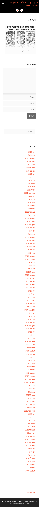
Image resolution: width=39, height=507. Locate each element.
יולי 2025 (31, 174)
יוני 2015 (32, 335)
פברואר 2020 (30, 237)
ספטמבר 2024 (29, 193)
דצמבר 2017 (30, 281)
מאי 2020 (31, 234)
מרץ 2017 (31, 297)
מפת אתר (31, 493)
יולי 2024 (31, 196)
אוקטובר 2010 (29, 443)
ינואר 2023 (31, 209)
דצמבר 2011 (30, 405)
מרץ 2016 (31, 319)
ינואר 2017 (31, 300)
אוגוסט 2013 (30, 354)
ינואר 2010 (31, 468)
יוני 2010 (32, 452)
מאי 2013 (31, 360)
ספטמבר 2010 (29, 446)
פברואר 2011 (30, 430)
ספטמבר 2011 (29, 411)
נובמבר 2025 (30, 165)
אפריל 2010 (30, 458)
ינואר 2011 (31, 433)
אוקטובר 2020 (29, 225)
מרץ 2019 (31, 253)
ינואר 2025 (31, 190)
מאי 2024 (31, 199)
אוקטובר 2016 (29, 310)
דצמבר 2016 (30, 304)
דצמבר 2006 (30, 471)
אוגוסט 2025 (30, 171)
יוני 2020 (32, 231)
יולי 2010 (31, 449)
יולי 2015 (31, 332)
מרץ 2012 (31, 398)
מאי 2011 (31, 420)
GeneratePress (15, 504)
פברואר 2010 (30, 465)
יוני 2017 (32, 294)
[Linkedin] (21, 10)
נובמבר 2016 (30, 307)
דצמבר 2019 (30, 244)
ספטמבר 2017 (29, 285)
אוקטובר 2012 (29, 379)
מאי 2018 (31, 269)
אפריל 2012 (30, 395)
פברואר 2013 (30, 367)
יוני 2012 (32, 389)
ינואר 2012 (31, 401)
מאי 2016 (31, 316)
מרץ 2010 (31, 461)
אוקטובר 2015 (29, 326)
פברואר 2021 (30, 218)
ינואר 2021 (31, 221)
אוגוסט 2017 (30, 288)
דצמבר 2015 (30, 323)
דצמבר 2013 (30, 351)
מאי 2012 (31, 392)
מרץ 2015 (31, 338)
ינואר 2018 (31, 278)
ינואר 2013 (31, 370)
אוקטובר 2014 (29, 341)
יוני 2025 (32, 177)
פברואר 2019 (30, 256)
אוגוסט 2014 (30, 345)
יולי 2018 (31, 262)
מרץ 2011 (31, 427)
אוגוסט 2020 (30, 228)
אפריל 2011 (30, 424)
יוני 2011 (32, 417)
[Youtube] (17, 10)
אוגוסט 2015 (30, 329)
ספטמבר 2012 (29, 382)
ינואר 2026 (31, 161)
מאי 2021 (31, 215)
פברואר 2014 (30, 348)
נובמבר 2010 (30, 439)
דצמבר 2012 (30, 373)
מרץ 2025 (31, 187)
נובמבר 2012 (30, 376)
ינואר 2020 (31, 240)
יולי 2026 (31, 152)
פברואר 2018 (30, 275)
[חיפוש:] (19, 132)
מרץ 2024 (31, 203)
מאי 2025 (31, 180)
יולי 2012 (31, 386)
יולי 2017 (31, 291)
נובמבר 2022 (30, 212)
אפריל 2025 (30, 184)
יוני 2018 (32, 266)
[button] (3, 4)
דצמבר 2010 (30, 436)
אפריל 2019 (30, 250)
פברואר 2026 (30, 158)
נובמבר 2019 (30, 247)
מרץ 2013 (31, 364)
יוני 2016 (32, 313)
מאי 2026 (31, 155)
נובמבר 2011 (30, 408)
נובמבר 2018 (30, 259)
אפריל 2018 (30, 272)
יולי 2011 (31, 414)
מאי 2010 (31, 455)
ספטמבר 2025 (29, 168)
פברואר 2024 (30, 206)
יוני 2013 (32, 357)
